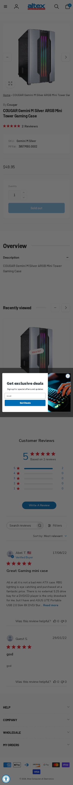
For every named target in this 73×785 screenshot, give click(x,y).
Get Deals (25, 403)
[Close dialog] (68, 376)
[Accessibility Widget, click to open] (6, 779)
